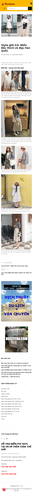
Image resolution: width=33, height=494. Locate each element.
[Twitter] (4, 439)
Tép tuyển (3, 416)
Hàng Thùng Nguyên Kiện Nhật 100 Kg (11, 403)
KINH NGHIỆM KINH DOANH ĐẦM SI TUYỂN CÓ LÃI (16, 370)
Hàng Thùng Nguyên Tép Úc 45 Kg (10, 411)
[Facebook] (1, 439)
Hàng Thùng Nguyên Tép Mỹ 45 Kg (10, 408)
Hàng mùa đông (5, 393)
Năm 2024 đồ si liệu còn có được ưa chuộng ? (15, 363)
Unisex (2, 419)
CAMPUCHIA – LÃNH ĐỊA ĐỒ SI (10, 376)
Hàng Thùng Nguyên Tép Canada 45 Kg (11, 406)
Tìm (30, 8)
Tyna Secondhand (17, 54)
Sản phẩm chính (5, 388)
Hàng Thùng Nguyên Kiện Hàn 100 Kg (10, 398)
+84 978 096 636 (8, 474)
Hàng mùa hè (4, 396)
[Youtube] (7, 439)
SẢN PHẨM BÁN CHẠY (7, 413)
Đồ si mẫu (3, 391)
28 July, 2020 (5, 54)
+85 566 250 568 (8, 467)
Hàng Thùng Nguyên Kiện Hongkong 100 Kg (12, 401)
